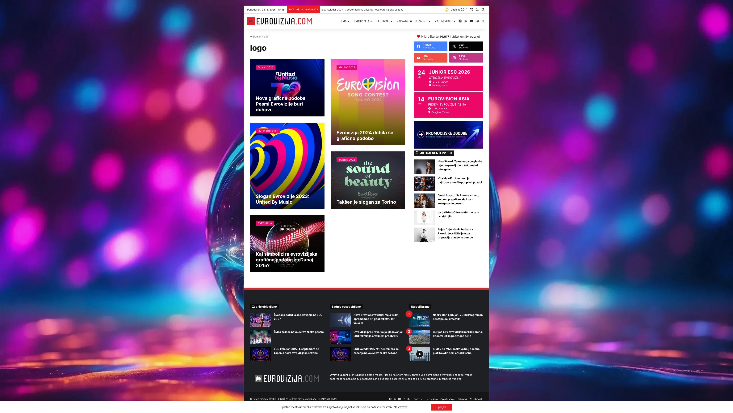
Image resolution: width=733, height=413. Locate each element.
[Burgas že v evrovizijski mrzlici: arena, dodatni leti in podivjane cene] (419, 337)
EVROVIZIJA (361, 21)
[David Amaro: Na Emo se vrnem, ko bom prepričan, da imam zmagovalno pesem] (424, 200)
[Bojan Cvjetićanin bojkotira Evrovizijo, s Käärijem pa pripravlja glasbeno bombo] (424, 235)
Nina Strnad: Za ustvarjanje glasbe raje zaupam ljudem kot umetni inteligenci (460, 165)
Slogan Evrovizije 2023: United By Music (282, 199)
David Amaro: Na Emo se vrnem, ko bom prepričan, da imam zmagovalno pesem (458, 199)
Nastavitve (400, 407)
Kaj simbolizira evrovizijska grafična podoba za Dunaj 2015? (286, 259)
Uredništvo (431, 399)
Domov (256, 36)
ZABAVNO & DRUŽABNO (412, 21)
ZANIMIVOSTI (443, 21)
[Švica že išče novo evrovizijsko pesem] (260, 337)
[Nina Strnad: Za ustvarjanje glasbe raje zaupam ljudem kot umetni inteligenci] (424, 166)
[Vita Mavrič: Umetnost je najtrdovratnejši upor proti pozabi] (424, 183)
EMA (343, 21)
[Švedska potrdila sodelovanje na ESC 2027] (260, 320)
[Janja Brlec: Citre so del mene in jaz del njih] (424, 218)
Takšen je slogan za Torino (366, 202)
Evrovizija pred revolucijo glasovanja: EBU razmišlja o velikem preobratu (363, 9)
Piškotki (462, 399)
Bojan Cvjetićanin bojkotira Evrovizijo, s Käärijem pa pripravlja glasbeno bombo (455, 233)
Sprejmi (441, 407)
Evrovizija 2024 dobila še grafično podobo (365, 135)
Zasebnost (475, 399)
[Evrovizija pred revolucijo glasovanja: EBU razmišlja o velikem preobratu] (340, 337)
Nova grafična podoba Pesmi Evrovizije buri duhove (280, 103)
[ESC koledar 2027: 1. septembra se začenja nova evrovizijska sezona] (260, 354)
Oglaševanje (447, 399)
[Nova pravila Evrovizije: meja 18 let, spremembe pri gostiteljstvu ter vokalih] (340, 320)
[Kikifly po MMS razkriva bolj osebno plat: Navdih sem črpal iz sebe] (419, 354)
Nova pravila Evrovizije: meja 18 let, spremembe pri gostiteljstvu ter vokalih (376, 318)
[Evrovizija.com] (279, 21)
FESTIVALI (383, 21)
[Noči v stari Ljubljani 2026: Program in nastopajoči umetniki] (419, 320)
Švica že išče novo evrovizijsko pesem (299, 331)
